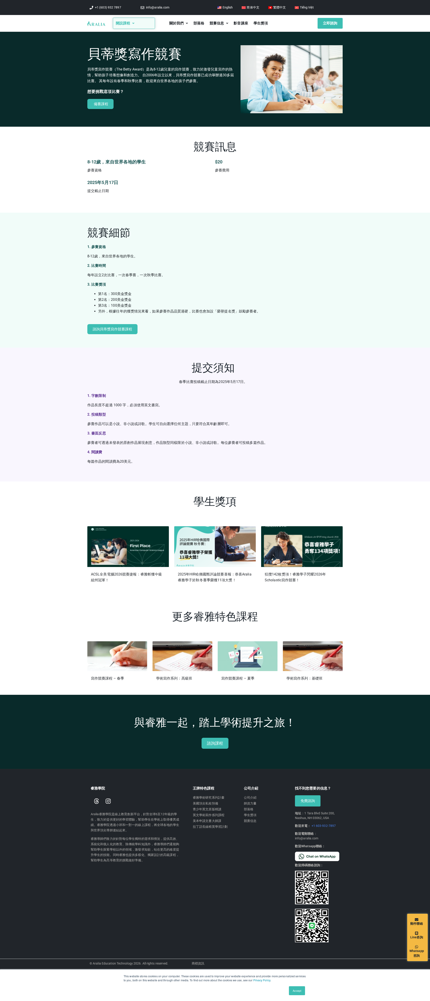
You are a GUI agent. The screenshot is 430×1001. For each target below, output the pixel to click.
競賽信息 (217, 23)
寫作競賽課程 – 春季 (107, 678)
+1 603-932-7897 (324, 826)
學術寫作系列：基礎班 (304, 678)
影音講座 (241, 23)
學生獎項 (261, 23)
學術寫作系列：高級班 (174, 678)
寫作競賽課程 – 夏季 (237, 678)
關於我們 (176, 23)
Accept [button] (297, 990)
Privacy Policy (261, 980)
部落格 (199, 23)
